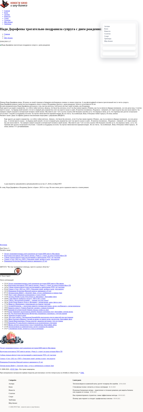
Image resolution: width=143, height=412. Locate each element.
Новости (12, 390)
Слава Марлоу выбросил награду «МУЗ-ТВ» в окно (26, 298)
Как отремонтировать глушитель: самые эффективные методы (95, 395)
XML (82, 373)
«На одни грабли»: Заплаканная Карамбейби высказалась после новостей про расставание (40, 317)
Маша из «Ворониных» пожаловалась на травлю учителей (29, 304)
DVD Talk (14, 369)
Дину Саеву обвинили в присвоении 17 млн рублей (27, 295)
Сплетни (12, 393)
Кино (11, 387)
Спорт (11, 397)
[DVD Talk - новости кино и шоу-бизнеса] (13, 8)
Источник (3, 245)
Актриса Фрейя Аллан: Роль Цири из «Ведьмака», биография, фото (32, 297)
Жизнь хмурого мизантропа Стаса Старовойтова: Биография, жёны (32, 325)
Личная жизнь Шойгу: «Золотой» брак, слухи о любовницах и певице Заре (35, 293)
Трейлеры (12, 400)
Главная (7, 34)
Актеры (11, 384)
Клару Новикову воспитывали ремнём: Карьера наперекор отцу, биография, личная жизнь (40, 312)
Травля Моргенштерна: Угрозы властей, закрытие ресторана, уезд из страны (35, 321)
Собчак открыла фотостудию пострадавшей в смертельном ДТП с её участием (32, 257)
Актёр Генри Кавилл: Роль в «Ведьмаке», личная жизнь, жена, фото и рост (35, 302)
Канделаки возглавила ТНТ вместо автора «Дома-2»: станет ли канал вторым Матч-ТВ (35, 255)
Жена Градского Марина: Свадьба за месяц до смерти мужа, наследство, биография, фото (40, 319)
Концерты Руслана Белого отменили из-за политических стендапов (32, 323)
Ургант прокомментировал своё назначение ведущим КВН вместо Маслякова (32, 254)
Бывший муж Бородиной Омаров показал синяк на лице (28, 310)
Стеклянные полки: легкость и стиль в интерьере (26, 328)
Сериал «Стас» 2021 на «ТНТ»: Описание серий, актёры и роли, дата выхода (31, 259)
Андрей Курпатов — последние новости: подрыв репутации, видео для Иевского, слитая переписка (44, 306)
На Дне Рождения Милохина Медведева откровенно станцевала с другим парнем (37, 313)
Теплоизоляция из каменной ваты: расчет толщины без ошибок (31, 327)
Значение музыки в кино (17, 315)
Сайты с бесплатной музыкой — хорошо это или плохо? (28, 300)
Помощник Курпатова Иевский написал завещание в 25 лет (25, 261)
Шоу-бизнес (8, 38)
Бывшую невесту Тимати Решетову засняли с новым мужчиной (31, 308)
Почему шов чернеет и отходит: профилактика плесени (92, 398)
